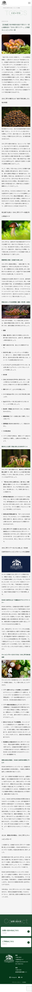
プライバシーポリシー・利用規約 (19, 982)
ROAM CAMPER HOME (7, 7)
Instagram (14, 977)
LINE (21, 977)
